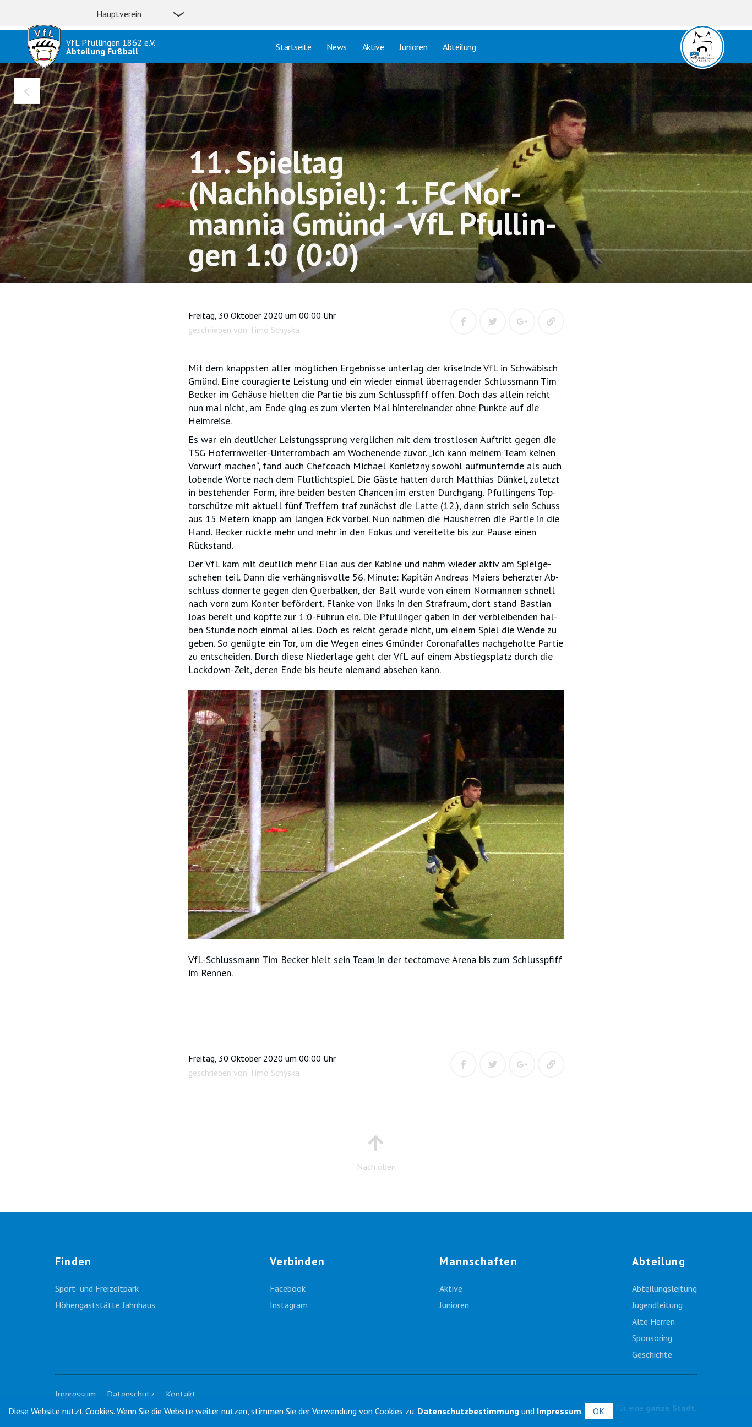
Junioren (413, 46)
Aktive (373, 46)
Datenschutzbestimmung (468, 1411)
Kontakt (181, 1393)
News (336, 46)
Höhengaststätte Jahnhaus (105, 1304)
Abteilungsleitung (664, 1288)
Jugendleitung (657, 1304)
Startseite (293, 46)
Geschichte (652, 1354)
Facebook (288, 1288)
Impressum (75, 1393)
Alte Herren (653, 1321)
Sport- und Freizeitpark (97, 1288)
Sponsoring (652, 1337)
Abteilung (459, 46)
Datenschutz (131, 1393)
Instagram (289, 1304)
